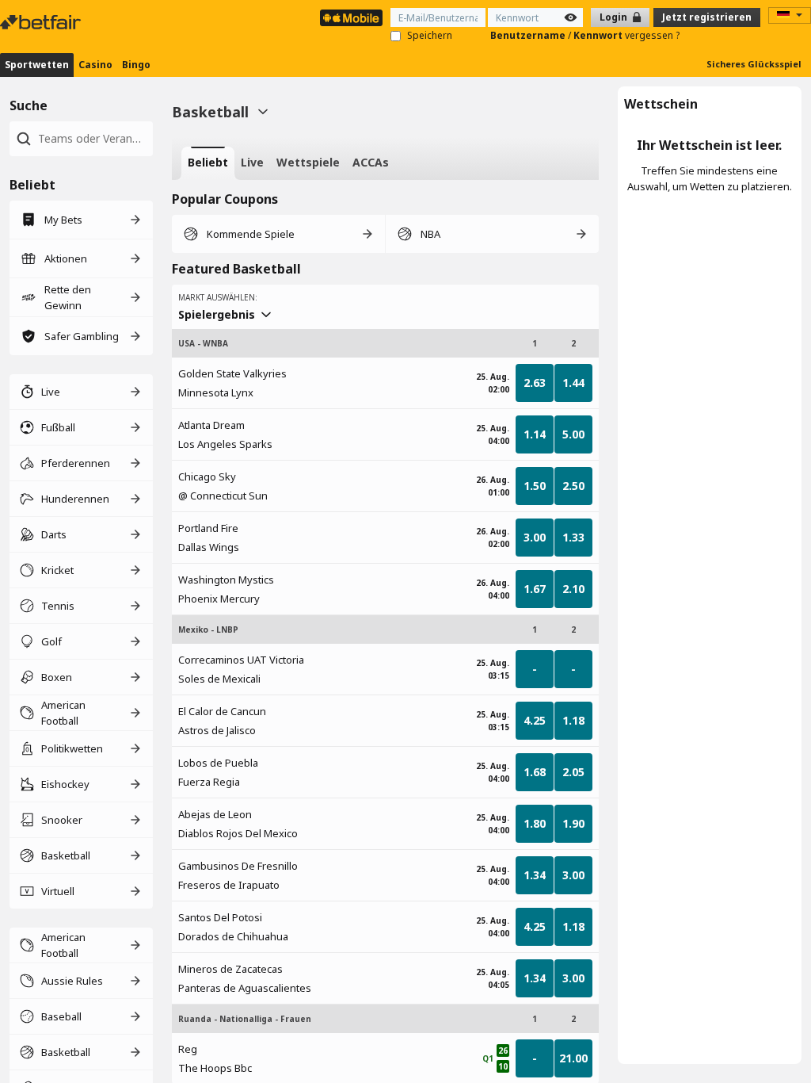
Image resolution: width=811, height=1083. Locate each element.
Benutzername (529, 35)
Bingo (136, 64)
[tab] (207, 163)
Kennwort (599, 35)
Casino (95, 64)
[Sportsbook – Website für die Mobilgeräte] (351, 18)
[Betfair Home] (42, 22)
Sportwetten (37, 64)
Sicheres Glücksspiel (753, 64)
